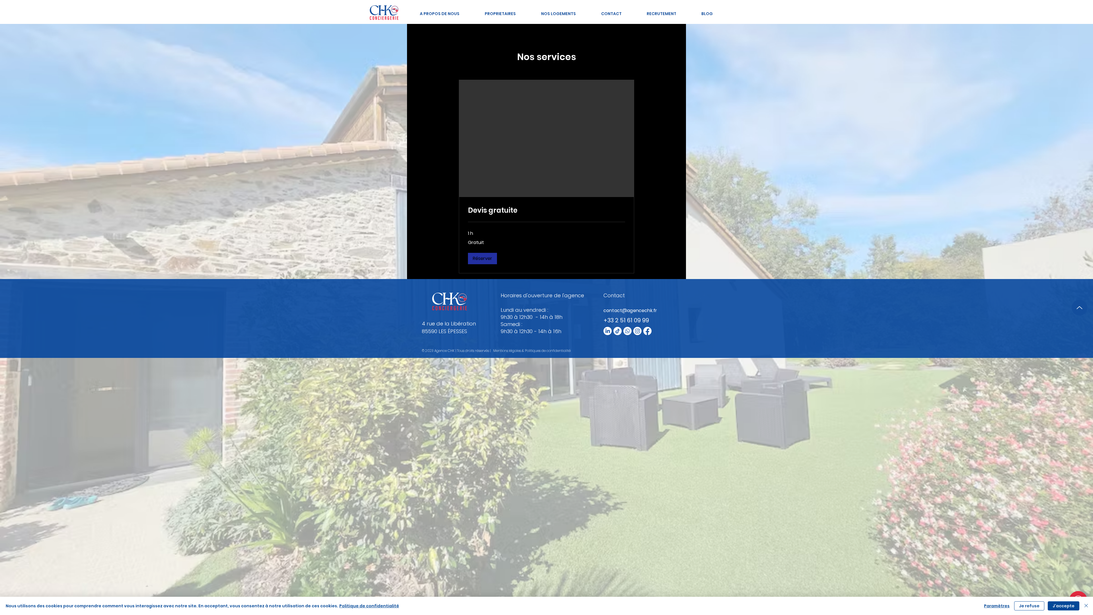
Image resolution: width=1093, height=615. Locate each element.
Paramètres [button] (997, 606)
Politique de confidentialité (369, 606)
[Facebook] (647, 331)
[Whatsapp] (627, 331)
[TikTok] (617, 331)
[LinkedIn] (607, 331)
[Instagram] (637, 331)
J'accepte (1063, 606)
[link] (546, 210)
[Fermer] (1086, 605)
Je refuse (1029, 606)
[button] (482, 258)
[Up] (1079, 307)
